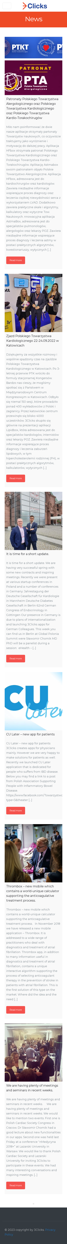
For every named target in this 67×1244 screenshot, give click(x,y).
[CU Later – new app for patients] (33, 701)
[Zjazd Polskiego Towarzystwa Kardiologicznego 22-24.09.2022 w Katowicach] (33, 303)
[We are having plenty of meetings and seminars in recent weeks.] (33, 1052)
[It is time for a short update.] (33, 521)
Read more (16, 260)
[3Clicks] (35, 5)
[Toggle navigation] (6, 6)
